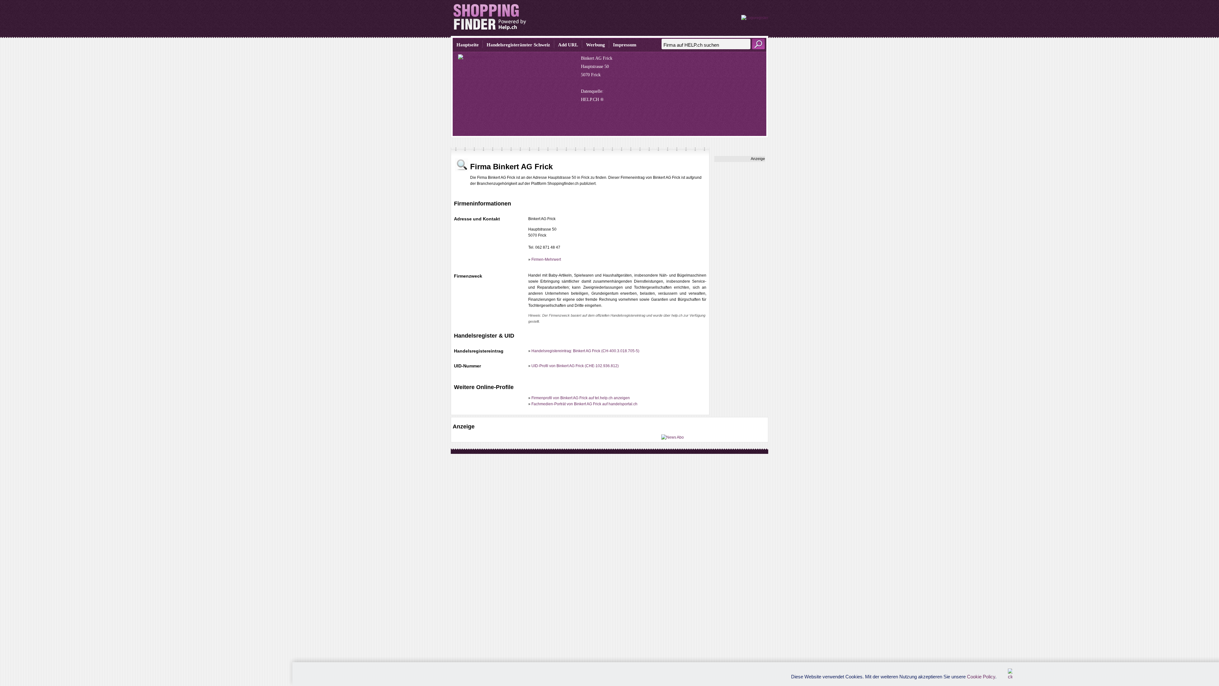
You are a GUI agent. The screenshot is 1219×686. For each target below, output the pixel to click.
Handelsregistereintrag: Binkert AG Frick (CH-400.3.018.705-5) (585, 351)
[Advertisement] (739, 257)
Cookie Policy (981, 676)
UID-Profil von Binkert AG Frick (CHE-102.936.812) (575, 366)
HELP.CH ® (592, 99)
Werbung (595, 44)
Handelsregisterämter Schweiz (518, 44)
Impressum (624, 44)
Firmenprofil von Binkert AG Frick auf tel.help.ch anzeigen (580, 398)
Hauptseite (467, 44)
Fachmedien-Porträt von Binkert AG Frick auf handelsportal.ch (584, 404)
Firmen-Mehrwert (546, 259)
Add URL (568, 44)
